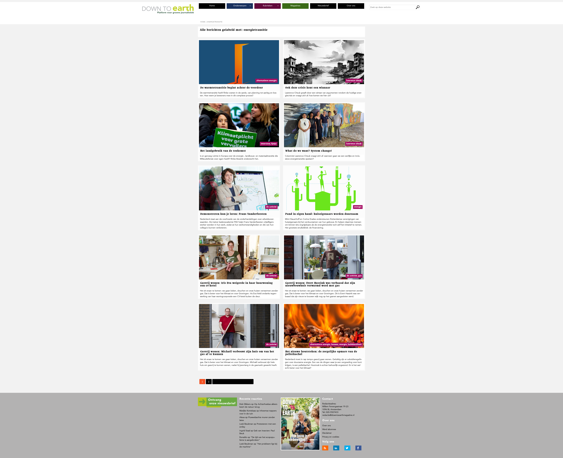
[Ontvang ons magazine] (217, 407)
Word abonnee (329, 429)
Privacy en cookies (330, 437)
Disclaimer (327, 433)
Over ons (326, 425)
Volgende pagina (222, 381)
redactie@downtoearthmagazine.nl (338, 415)
